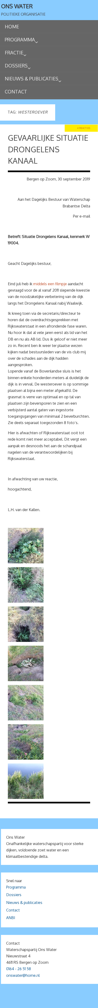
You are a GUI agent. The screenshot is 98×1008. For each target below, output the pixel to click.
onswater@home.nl (23, 975)
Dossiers (13, 894)
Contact (13, 910)
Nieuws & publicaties (24, 902)
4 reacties (83, 128)
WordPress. (77, 1002)
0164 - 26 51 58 (18, 968)
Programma (16, 887)
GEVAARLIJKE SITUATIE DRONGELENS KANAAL (48, 149)
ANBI (10, 917)
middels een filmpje (50, 283)
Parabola (57, 1002)
